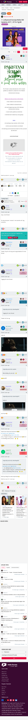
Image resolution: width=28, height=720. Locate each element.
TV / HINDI (4, 506)
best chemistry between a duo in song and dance (13, 594)
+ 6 (25, 55)
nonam (23, 596)
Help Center (5, 677)
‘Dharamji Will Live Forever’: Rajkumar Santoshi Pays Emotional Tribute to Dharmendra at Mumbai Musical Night (21, 511)
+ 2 (25, 326)
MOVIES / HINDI (19, 506)
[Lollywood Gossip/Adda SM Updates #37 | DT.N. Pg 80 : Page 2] (24, 52)
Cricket (4, 599)
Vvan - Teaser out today (7, 579)
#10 (26, 456)
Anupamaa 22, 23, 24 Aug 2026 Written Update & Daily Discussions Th (13, 610)
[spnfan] (2, 186)
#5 (26, 305)
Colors (3, 690)
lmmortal (22, 629)
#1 (26, 61)
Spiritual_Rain (21, 605)
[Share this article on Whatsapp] (18, 193)
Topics (14, 4)
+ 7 (25, 359)
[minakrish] (9, 186)
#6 (26, 332)
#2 (26, 212)
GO (18, 51)
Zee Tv (3, 688)
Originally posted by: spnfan (9, 369)
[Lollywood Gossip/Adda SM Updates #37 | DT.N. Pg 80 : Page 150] (26, 52)
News (3, 4)
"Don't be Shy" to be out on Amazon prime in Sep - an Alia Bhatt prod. (13, 641)
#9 (26, 428)
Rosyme (22, 574)
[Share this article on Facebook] (13, 193)
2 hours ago (15, 622)
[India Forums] (7, 2)
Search (25, 48)
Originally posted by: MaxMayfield (11, 309)
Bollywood (5, 570)
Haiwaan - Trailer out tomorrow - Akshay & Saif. (13, 633)
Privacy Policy (5, 681)
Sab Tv (3, 694)
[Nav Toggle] (1, 1)
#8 (26, 392)
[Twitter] (5, 700)
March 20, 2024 (15, 435)
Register (25, 1)
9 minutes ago (17, 574)
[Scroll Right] (26, 201)
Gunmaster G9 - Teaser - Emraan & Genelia (11, 572)
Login (20, 1)
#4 (26, 276)
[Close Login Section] (25, 235)
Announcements (15, 567)
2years (5, 186)
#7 (26, 365)
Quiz (19, 4)
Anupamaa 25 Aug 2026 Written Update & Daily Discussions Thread (12, 586)
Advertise (4, 673)
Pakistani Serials (8, 16)
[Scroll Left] (2, 201)
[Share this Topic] (10, 193)
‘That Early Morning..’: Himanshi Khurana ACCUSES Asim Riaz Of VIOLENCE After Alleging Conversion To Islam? (7, 511)
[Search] (16, 1)
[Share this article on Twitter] (15, 193)
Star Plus (4, 687)
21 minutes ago (17, 581)
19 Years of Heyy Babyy (6, 627)
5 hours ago (15, 605)
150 (19, 487)
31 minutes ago (15, 589)
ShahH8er (22, 613)
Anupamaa (5, 584)
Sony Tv (4, 692)
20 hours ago (17, 644)
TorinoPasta (22, 622)
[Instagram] (11, 700)
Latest (3, 567)
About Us (4, 671)
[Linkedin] (16, 700)
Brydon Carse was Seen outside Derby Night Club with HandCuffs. (13, 602)
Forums (9, 4)
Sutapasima (22, 589)
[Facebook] (3, 700)
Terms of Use (5, 679)
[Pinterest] (13, 700)
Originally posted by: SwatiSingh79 (11, 396)
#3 (26, 248)
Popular (8, 567)
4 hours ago (16, 613)
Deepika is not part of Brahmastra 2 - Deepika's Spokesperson (10, 619)
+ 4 (25, 269)
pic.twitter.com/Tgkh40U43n (8, 433)
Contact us (4, 675)
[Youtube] (8, 700)
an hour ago (17, 596)
